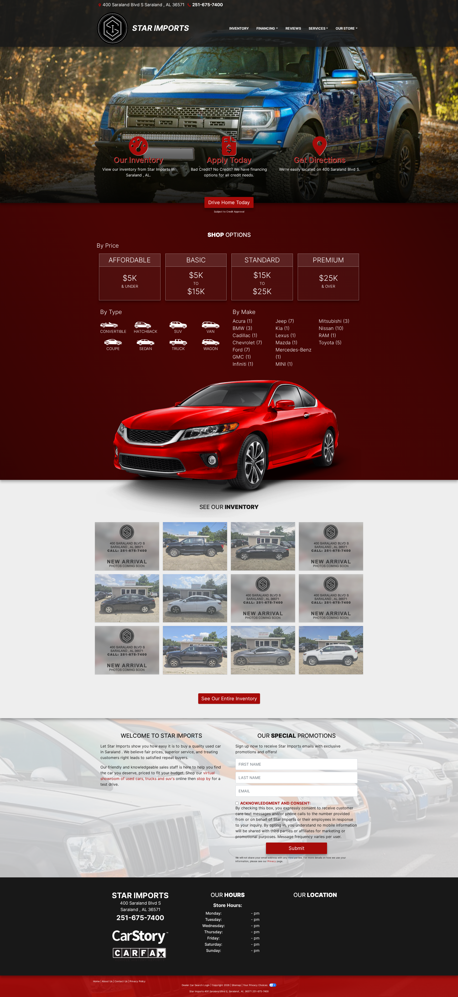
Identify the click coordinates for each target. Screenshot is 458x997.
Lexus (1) (286, 335)
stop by (204, 778)
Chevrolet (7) (247, 342)
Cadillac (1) (245, 335)
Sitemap (236, 985)
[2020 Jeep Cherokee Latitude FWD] (331, 650)
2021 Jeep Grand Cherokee (331, 581)
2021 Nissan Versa (127, 578)
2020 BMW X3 (127, 630)
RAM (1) (327, 335)
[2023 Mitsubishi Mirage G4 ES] (127, 546)
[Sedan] (145, 345)
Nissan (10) (331, 328)
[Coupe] (113, 345)
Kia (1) (283, 328)
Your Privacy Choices (255, 985)
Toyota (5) (330, 342)
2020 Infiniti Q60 (263, 630)
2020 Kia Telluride (195, 630)
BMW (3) (242, 328)
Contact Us (120, 981)
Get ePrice (127, 565)
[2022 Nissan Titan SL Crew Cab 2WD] (195, 546)
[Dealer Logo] (112, 28)
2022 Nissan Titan (195, 526)
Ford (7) (241, 350)
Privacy (271, 861)
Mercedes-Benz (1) (294, 353)
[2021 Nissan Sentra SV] (195, 598)
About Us (107, 981)
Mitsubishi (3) (334, 321)
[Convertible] (113, 327)
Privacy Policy (138, 981)
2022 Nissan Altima (263, 526)
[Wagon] (210, 345)
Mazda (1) (286, 342)
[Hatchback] (145, 327)
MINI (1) (284, 364)
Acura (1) (242, 321)
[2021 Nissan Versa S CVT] (127, 598)
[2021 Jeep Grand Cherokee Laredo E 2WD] (331, 598)
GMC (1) (242, 357)
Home (96, 981)
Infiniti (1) (243, 364)
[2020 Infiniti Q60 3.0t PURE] (263, 650)
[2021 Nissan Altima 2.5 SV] (263, 598)
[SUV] (178, 327)
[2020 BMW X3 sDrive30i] (127, 650)
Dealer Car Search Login (196, 985)
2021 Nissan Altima (263, 578)
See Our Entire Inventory (229, 698)
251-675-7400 (207, 4)
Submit (296, 848)
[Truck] (178, 345)
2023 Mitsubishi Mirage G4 (127, 526)
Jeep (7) (285, 321)
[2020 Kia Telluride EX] (195, 650)
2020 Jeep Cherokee (331, 630)
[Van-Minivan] (210, 327)
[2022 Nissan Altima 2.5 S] (263, 546)
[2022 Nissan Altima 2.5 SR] (331, 546)
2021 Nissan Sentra (195, 578)
